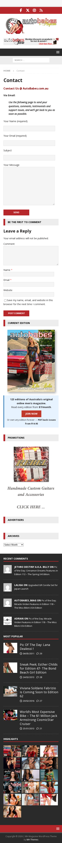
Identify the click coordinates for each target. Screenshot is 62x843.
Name (7, 270)
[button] (57, 52)
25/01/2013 (28, 728)
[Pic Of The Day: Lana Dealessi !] (10, 648)
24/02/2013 (28, 677)
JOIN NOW (31, 413)
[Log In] (41, 10)
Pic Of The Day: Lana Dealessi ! (35, 647)
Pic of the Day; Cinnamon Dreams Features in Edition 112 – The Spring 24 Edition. (36, 570)
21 (41, 728)
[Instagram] (34, 10)
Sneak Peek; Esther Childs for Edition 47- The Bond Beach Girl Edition (39, 668)
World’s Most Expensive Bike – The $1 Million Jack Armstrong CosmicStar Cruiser (38, 718)
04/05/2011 (28, 653)
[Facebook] (21, 10)
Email (6, 280)
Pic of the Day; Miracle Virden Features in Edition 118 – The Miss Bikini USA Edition (35, 604)
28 (41, 677)
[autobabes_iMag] (7, 605)
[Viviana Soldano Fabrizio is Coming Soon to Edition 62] (10, 691)
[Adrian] (7, 623)
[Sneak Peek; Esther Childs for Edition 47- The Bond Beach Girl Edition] (10, 667)
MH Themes (32, 839)
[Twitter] (28, 10)
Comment (9, 243)
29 (41, 653)
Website (7, 290)
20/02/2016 (28, 700)
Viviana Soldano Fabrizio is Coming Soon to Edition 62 (39, 692)
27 (41, 700)
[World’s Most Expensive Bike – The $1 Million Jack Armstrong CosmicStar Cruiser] (10, 715)
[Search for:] (31, 59)
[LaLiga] (7, 589)
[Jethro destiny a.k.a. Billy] (7, 571)
